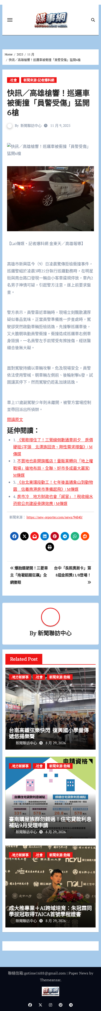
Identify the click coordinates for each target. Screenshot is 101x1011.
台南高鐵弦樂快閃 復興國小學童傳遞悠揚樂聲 (49, 733)
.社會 (13, 80)
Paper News (78, 973)
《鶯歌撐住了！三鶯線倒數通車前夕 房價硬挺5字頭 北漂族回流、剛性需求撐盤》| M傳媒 (53, 447)
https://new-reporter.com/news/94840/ (55, 517)
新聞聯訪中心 (31, 125)
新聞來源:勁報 (59, 677)
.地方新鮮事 (20, 677)
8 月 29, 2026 (56, 742)
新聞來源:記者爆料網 (38, 80)
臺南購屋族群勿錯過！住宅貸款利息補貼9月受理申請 (50, 822)
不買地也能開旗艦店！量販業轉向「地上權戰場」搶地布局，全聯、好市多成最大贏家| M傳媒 (53, 468)
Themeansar (50, 979)
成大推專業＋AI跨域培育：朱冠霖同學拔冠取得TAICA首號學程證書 (50, 911)
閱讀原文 (15, 419)
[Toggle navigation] (10, 20)
